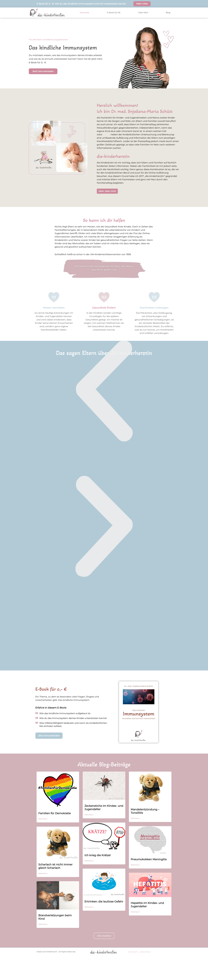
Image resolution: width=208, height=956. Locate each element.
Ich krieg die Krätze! (97, 855)
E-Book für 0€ (113, 12)
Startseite (84, 12)
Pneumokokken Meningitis (149, 859)
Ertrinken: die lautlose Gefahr (103, 901)
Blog (168, 12)
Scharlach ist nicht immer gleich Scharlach (55, 866)
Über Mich (143, 12)
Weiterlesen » (43, 819)
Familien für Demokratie (54, 813)
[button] (104, 391)
